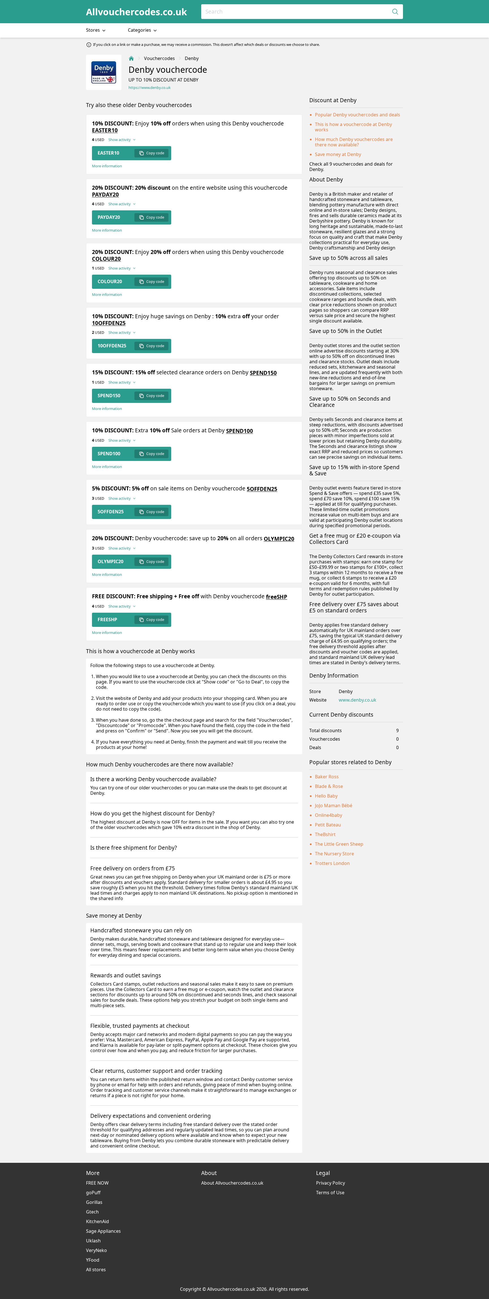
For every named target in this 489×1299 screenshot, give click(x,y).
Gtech (92, 1212)
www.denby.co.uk (357, 700)
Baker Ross (327, 777)
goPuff (93, 1192)
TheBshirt (325, 834)
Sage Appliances (103, 1231)
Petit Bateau (328, 825)
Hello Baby (326, 796)
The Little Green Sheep (339, 844)
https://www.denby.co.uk (149, 88)
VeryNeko (96, 1250)
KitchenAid (97, 1221)
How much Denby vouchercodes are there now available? (354, 142)
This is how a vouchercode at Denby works (353, 127)
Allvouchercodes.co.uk (136, 12)
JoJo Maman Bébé (333, 805)
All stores (96, 1269)
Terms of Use (330, 1192)
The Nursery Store (334, 854)
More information (107, 166)
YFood (92, 1260)
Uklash (93, 1241)
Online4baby (328, 815)
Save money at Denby (338, 154)
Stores (93, 30)
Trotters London (332, 863)
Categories (140, 30)
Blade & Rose (329, 786)
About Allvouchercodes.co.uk (232, 1183)
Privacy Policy (330, 1183)
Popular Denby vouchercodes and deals (357, 115)
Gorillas (94, 1202)
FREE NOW (97, 1183)
